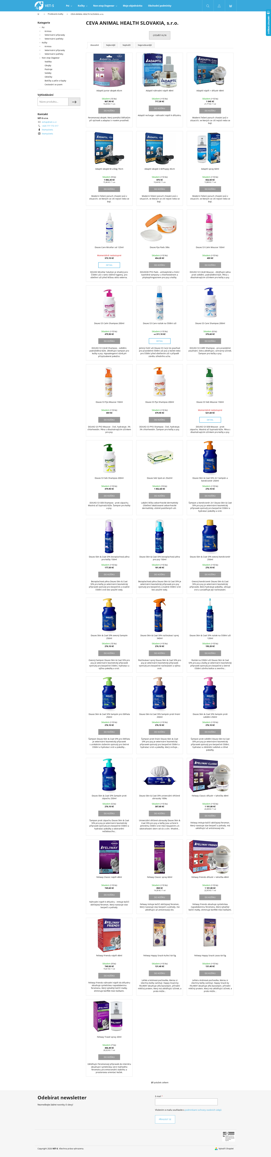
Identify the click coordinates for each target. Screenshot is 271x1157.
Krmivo (48, 31)
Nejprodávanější (145, 45)
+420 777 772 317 (50, 125)
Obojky (48, 65)
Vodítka (48, 61)
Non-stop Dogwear (51, 57)
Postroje (48, 69)
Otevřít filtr (159, 35)
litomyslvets (47, 129)
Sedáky (48, 73)
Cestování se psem (53, 84)
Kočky (44, 42)
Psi (43, 27)
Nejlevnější (110, 45)
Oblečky (48, 76)
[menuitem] (69, 5)
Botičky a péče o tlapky (55, 80)
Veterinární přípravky (55, 35)
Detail (109, 265)
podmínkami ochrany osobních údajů (203, 1109)
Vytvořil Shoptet (226, 1148)
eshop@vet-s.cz (49, 122)
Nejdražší (126, 45)
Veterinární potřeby (54, 38)
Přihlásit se (165, 1119)
